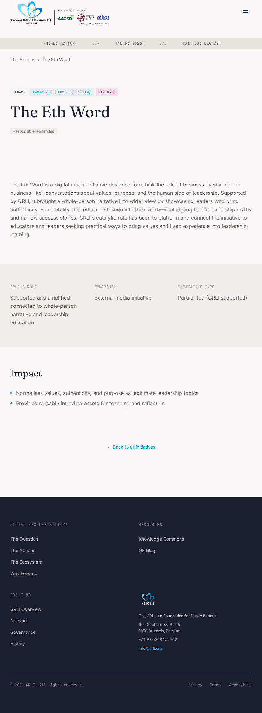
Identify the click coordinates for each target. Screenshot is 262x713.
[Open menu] (245, 12)
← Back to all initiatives (131, 447)
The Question (24, 539)
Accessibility (240, 684)
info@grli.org (150, 648)
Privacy (195, 684)
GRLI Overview (25, 609)
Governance (22, 632)
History (17, 643)
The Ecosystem (26, 562)
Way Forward (24, 573)
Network (19, 620)
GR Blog (147, 550)
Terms (215, 684)
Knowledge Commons (161, 539)
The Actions (22, 59)
